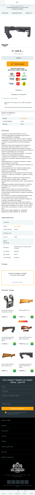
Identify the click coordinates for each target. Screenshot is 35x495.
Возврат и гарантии (7, 457)
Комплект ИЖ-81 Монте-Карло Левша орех (25, 338)
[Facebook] (22, 482)
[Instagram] (9, 482)
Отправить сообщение (17, 408)
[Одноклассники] (26, 482)
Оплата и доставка (7, 446)
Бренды (3, 425)
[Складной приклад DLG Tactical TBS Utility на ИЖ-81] (8, 328)
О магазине (4, 431)
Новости (4, 436)
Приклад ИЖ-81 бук (24, 310)
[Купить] (14, 316)
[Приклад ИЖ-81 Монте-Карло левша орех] (8, 355)
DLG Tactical (23, 118)
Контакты (4, 452)
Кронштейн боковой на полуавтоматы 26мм (7, 311)
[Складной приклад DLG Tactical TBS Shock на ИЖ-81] (26, 355)
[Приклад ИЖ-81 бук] (26, 301)
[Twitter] (18, 482)
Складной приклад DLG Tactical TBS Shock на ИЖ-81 (25, 366)
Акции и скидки (5, 420)
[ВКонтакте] (13, 482)
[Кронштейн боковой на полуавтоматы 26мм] (8, 301)
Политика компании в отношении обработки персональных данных (17, 486)
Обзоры (3, 441)
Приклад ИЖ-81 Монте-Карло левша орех (7, 365)
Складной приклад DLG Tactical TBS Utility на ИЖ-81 (7, 339)
